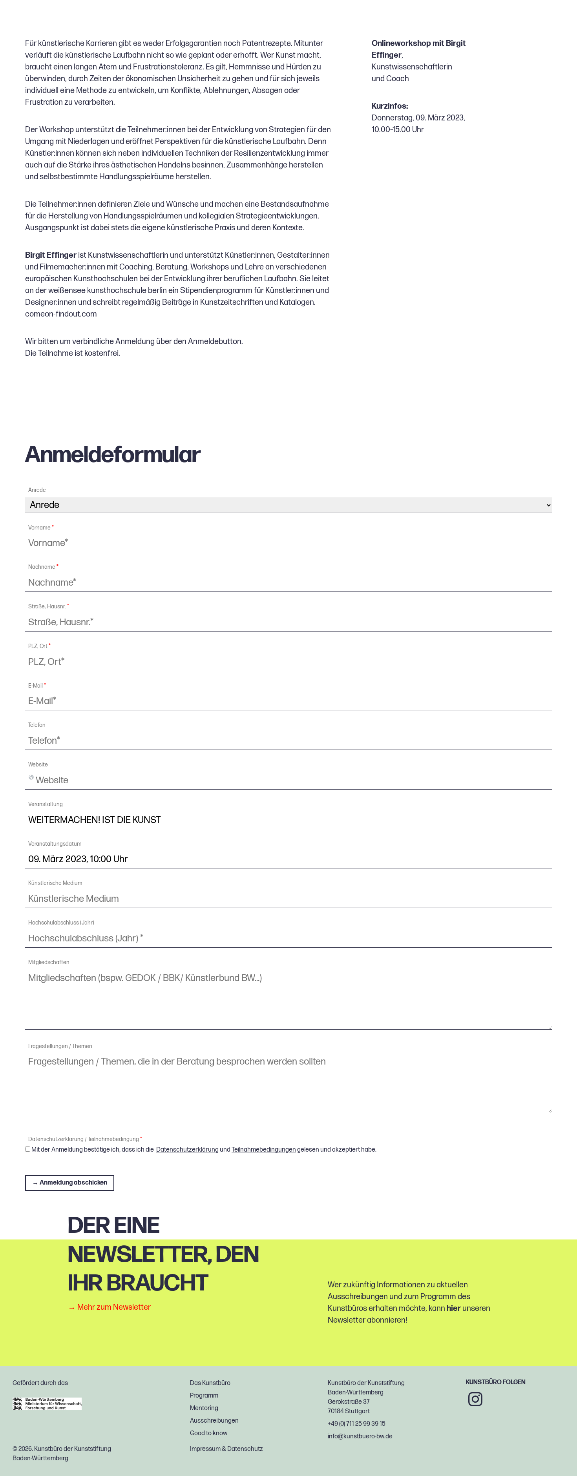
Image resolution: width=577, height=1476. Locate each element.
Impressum (205, 1449)
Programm (204, 1396)
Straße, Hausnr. (48, 607)
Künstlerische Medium (55, 883)
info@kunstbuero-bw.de (360, 1436)
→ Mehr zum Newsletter (109, 1307)
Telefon (37, 725)
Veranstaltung (45, 804)
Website (38, 765)
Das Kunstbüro (210, 1383)
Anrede (37, 490)
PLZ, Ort (39, 646)
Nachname (43, 567)
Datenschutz (245, 1449)
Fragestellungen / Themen (60, 1046)
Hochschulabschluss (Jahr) (61, 923)
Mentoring (204, 1408)
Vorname (41, 528)
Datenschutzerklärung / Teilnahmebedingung (85, 1139)
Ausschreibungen (214, 1421)
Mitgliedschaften (48, 962)
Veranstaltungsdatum (55, 844)
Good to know (208, 1433)
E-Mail (37, 686)
